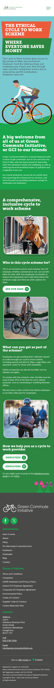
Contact (6, 562)
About (5, 538)
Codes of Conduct (11, 597)
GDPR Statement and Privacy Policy (19, 581)
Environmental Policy (12, 593)
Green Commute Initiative (12, 8)
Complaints (8, 577)
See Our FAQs (14, 289)
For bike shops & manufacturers (17, 546)
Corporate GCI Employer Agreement (19, 589)
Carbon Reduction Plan (13, 605)
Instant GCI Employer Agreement (18, 585)
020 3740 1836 (10, 640)
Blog (5, 558)
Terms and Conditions (13, 574)
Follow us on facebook (5, 520)
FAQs (16, 476)
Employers (13, 466)
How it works (9, 534)
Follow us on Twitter (13, 520)
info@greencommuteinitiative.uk (18, 648)
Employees (13, 457)
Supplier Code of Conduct (15, 601)
